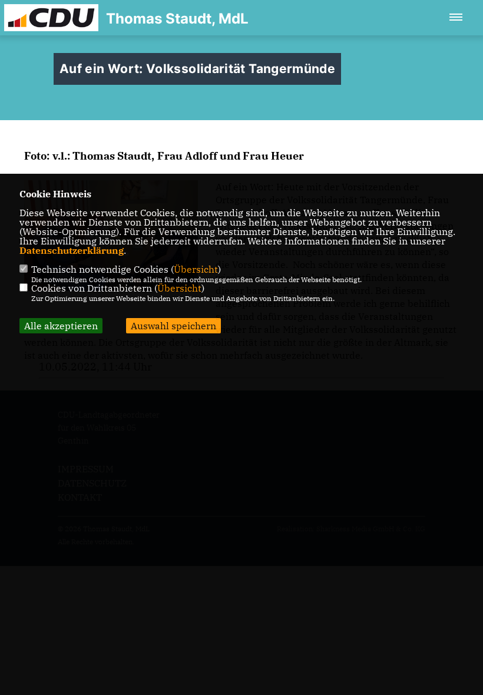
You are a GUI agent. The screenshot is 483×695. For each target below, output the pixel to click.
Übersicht (196, 269)
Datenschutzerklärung (71, 250)
